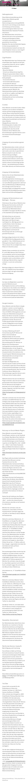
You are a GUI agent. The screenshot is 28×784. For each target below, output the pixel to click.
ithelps (4, 675)
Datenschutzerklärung (7, 778)
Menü (14, 8)
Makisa (6, 2)
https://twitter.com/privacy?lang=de (12, 614)
